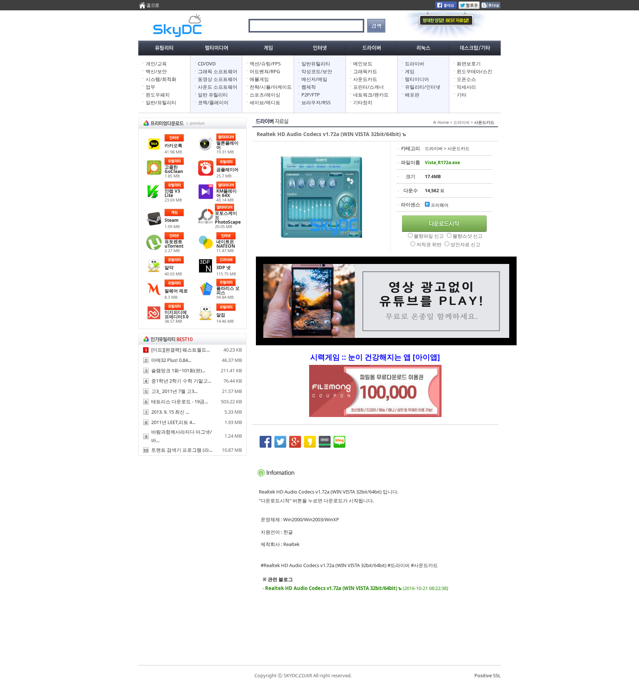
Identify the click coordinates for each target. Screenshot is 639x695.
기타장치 (362, 102)
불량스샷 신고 (468, 236)
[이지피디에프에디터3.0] (154, 318)
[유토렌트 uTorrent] (154, 248)
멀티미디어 (417, 79)
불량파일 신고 (429, 236)
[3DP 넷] (205, 271)
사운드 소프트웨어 (217, 87)
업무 (150, 87)
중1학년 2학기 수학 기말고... (181, 380)
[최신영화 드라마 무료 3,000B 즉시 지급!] (375, 394)
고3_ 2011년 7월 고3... (174, 391)
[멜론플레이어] (205, 149)
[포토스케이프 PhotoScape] (205, 221)
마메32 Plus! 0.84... (171, 360)
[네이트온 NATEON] (205, 248)
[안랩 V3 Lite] (154, 197)
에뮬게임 (259, 79)
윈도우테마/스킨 (474, 71)
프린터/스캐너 (368, 87)
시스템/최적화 (161, 79)
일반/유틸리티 (161, 102)
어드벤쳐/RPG (265, 71)
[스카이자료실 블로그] (490, 7)
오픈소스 (466, 79)
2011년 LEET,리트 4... (173, 422)
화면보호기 (469, 63)
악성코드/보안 (316, 71)
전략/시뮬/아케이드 (271, 87)
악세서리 (466, 87)
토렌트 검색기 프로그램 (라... (181, 450)
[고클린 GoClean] (154, 173)
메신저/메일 (314, 79)
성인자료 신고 (465, 244)
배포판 (412, 94)
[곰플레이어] (205, 173)
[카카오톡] (154, 149)
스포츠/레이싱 (265, 94)
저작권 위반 (429, 244)
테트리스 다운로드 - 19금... (179, 401)
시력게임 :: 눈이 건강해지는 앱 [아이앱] (375, 357)
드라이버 (414, 63)
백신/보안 (156, 71)
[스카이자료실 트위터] (469, 7)
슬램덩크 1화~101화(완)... (178, 370)
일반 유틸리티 (213, 94)
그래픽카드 (365, 71)
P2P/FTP (310, 94)
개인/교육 (156, 63)
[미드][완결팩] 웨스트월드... (180, 349)
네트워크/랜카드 (371, 94)
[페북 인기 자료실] (446, 7)
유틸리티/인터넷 (422, 87)
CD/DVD (207, 63)
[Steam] (154, 224)
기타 (461, 94)
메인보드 (362, 63)
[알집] (205, 319)
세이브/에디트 (265, 102)
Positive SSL (487, 675)
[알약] (154, 271)
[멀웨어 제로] (154, 295)
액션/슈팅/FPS (265, 63)
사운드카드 (365, 79)
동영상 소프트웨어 (217, 79)
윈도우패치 (158, 94)
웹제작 (308, 87)
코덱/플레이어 (213, 102)
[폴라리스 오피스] (205, 294)
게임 (410, 71)
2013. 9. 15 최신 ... (170, 411)
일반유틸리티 (315, 63)
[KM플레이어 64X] (205, 197)
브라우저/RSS (316, 102)
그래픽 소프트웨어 (217, 71)
